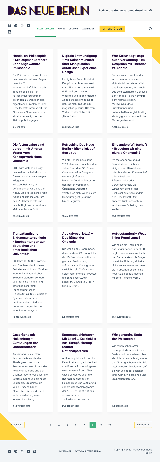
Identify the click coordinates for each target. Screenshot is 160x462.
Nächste (141, 425)
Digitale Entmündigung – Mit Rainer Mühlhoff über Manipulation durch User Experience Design (79, 64)
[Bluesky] (9, 25)
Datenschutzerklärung (88, 451)
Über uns (73, 29)
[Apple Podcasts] (22, 25)
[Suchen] (150, 28)
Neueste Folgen (45, 29)
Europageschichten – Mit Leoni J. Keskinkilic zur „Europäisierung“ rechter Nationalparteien (79, 343)
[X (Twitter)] (9, 451)
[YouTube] (28, 25)
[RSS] (9, 32)
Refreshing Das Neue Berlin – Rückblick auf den (78, 149)
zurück (18, 425)
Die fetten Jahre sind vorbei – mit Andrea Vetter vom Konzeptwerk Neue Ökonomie (28, 153)
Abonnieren (88, 29)
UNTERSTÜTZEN (112, 28)
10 (109, 424)
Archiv (61, 29)
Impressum (65, 451)
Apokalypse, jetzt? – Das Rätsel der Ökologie (77, 238)
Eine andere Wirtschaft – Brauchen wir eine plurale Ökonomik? (129, 149)
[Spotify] (15, 25)
